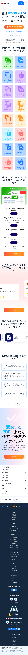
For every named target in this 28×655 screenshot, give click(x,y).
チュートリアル (14, 528)
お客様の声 (14, 556)
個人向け (14, 580)
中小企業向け (14, 582)
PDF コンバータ (11, 7)
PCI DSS (14, 568)
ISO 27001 (14, 570)
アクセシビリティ (14, 559)
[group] (14, 337)
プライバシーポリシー (14, 634)
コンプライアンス (14, 644)
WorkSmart (14, 530)
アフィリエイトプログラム (14, 519)
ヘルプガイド (14, 539)
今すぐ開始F (14, 253)
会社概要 (14, 517)
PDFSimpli (3, 7)
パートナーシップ (14, 554)
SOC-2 (14, 566)
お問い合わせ (14, 541)
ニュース (14, 526)
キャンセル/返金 (14, 545)
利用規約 (14, 641)
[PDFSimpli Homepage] (5, 3)
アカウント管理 (14, 547)
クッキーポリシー (14, 637)
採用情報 (14, 515)
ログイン (21, 3)
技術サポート (14, 543)
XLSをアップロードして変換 (15, 26)
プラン (14, 578)
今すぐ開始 (14, 310)
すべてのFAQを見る (14, 403)
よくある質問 (14, 537)
